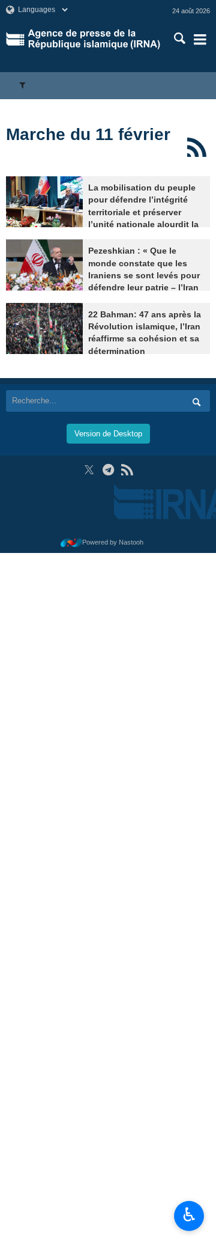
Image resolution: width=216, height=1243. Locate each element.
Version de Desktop (108, 433)
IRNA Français (94, 39)
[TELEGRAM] (108, 469)
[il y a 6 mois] (44, 201)
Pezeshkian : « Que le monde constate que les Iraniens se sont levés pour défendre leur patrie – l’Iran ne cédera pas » (144, 275)
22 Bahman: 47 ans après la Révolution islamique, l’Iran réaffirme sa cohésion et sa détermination (144, 333)
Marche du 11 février (88, 134)
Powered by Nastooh (112, 542)
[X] (89, 469)
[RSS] (196, 147)
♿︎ (189, 1215)
